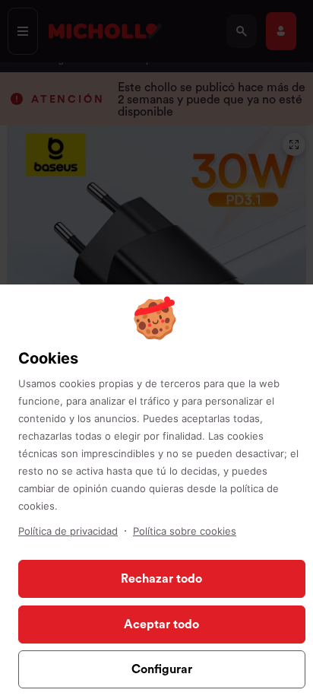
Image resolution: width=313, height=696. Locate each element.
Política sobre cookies (184, 531)
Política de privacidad (68, 531)
